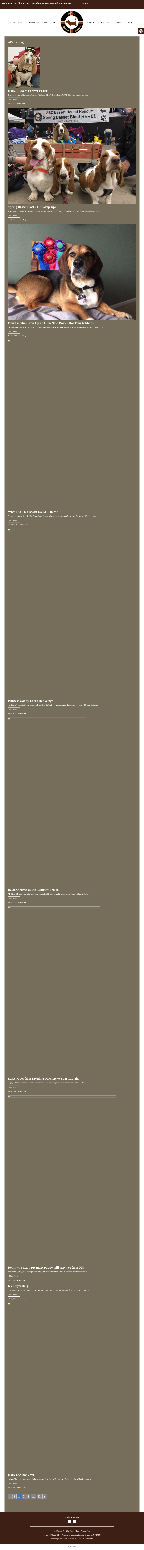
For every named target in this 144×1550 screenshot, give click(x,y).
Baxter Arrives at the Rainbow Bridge (33, 889)
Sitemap (54, 1539)
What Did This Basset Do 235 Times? (33, 512)
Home (12, 22)
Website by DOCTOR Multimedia (80, 1539)
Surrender (33, 22)
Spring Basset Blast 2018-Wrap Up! (32, 207)
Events (90, 22)
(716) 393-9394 (55, 1535)
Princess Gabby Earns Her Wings (30, 701)
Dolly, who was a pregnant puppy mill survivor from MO (46, 1267)
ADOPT (20, 22)
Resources (103, 22)
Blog (23, 103)
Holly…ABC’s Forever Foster (27, 90)
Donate (117, 22)
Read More (14, 99)
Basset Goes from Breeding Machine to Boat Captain (43, 1078)
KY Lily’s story (18, 1286)
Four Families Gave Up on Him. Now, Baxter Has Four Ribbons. (51, 323)
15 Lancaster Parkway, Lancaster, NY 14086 (85, 1535)
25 (39, 1496)
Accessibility (62, 1539)
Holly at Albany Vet (21, 1475)
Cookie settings (72, 1546)
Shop (85, 3)
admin (19, 103)
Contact (130, 22)
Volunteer (49, 22)
